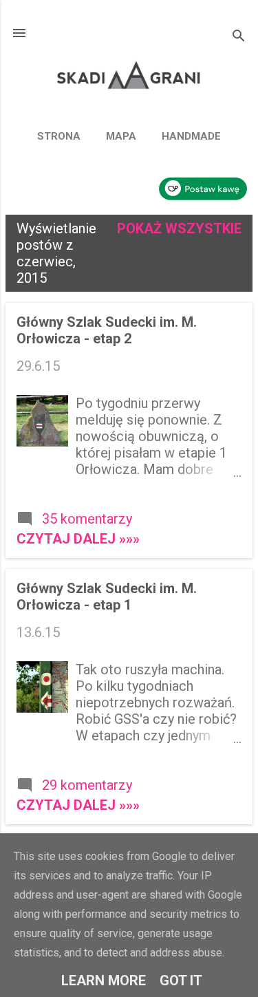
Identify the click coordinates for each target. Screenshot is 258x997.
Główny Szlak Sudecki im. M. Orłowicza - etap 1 (107, 596)
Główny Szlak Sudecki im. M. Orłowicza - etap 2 (107, 330)
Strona (58, 136)
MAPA (121, 136)
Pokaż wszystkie (179, 228)
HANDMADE (191, 136)
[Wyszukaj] (238, 37)
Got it (181, 980)
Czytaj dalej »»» (78, 538)
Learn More (103, 980)
